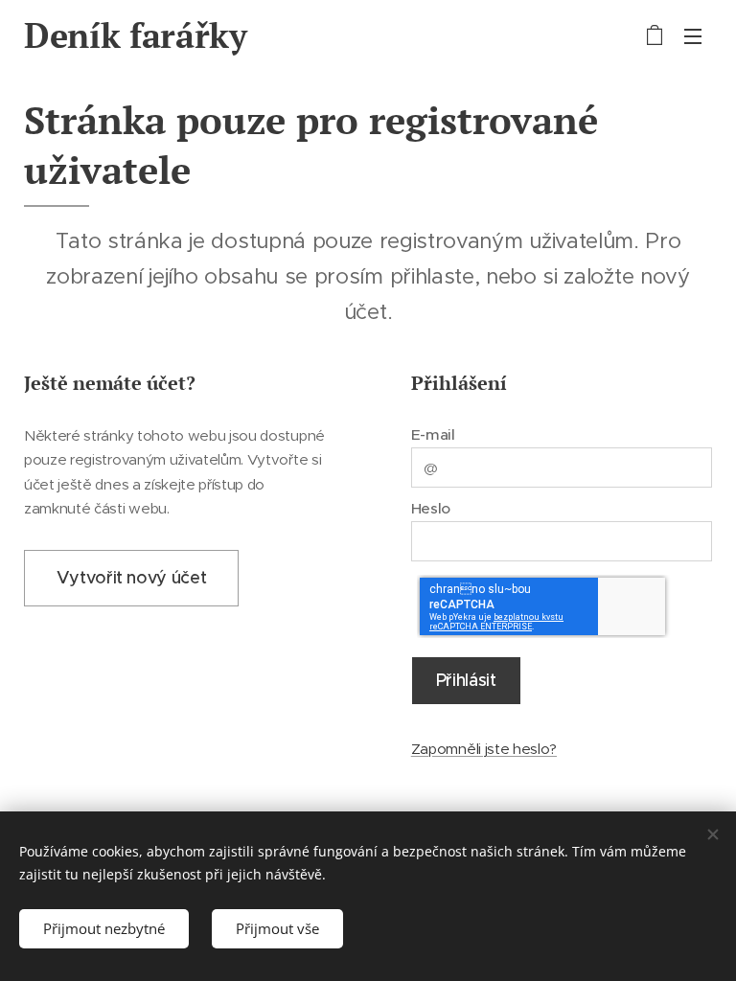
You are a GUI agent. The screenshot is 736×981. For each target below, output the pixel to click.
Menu (693, 35)
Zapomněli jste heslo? (484, 749)
